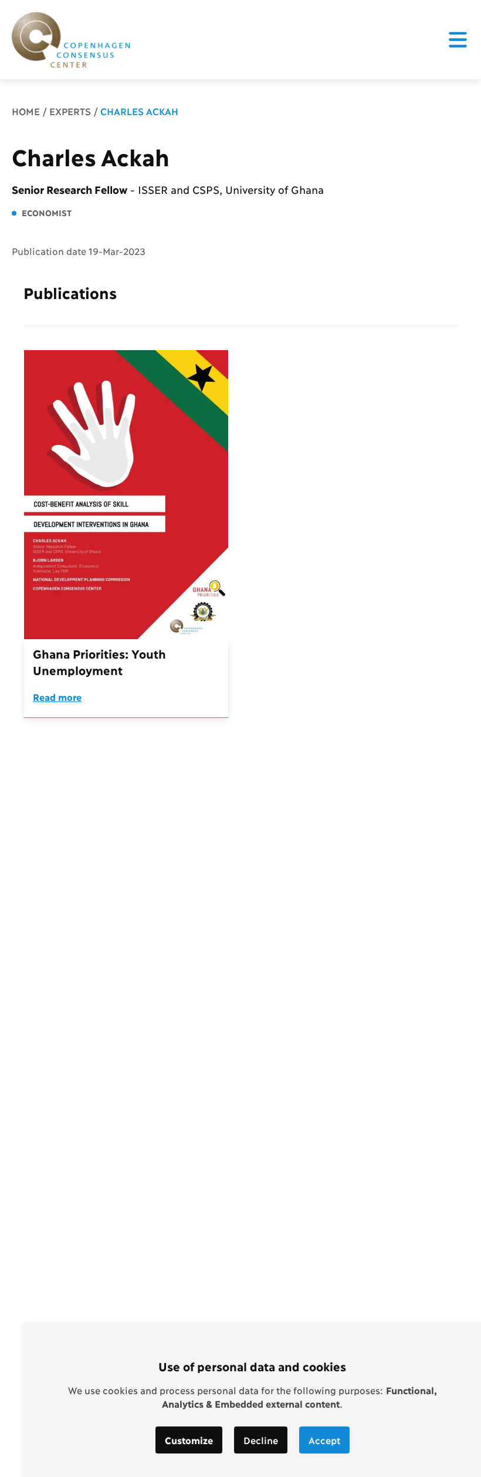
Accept (324, 1439)
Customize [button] (189, 1439)
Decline (260, 1439)
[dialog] (252, 1399)
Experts (70, 110)
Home (26, 110)
